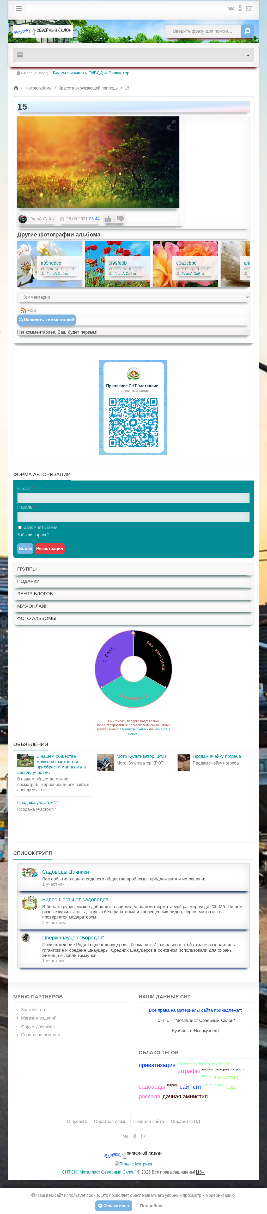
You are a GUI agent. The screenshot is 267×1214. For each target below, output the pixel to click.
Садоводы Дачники (65, 872)
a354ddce (51, 263)
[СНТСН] (43, 31)
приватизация (157, 1065)
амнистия (225, 1077)
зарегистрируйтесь (134, 729)
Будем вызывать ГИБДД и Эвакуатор (91, 72)
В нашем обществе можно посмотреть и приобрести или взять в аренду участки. (51, 764)
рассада (149, 1096)
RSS (32, 310)
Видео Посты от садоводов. (76, 899)
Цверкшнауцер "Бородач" (73, 937)
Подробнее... (153, 1206)
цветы (206, 1075)
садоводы (152, 1086)
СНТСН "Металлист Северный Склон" (99, 1172)
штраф (172, 1085)
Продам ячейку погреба (217, 756)
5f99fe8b (117, 263)
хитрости (238, 1069)
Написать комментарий (49, 319)
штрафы (189, 1071)
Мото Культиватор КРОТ (142, 756)
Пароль (24, 507)
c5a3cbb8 (186, 263)
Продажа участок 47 (37, 802)
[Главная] (16, 88)
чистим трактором (215, 1069)
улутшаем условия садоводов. (200, 1063)
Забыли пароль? (33, 534)
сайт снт (191, 1086)
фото (228, 1063)
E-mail (23, 488)
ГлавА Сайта (42, 218)
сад (231, 1086)
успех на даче (214, 1085)
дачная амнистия (185, 1096)
